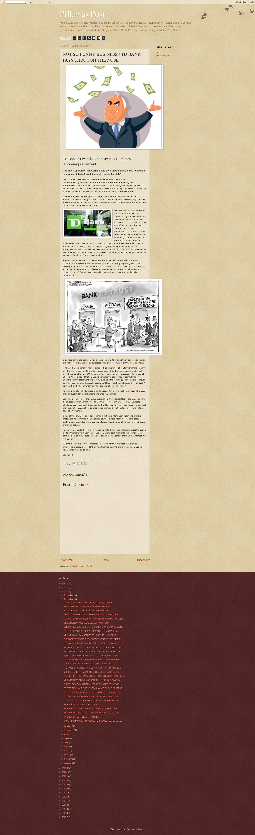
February (68, 759)
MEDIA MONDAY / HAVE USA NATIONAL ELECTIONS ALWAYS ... (93, 680)
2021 (64, 776)
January (68, 763)
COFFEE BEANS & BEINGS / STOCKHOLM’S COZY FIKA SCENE (93, 688)
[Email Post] (69, 464)
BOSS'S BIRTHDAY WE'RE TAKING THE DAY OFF (86, 611)
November (68, 599)
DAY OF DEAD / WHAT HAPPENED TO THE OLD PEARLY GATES (93, 721)
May (66, 746)
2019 (64, 784)
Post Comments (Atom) (82, 566)
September (69, 730)
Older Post (143, 559)
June (66, 742)
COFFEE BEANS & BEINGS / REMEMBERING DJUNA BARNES (92, 660)
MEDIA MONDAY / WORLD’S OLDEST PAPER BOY (86, 623)
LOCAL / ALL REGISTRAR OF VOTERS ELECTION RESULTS (91, 700)
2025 (64, 587)
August (67, 734)
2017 (64, 793)
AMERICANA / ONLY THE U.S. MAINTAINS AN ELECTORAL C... (92, 713)
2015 (64, 801)
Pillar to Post (82, 13)
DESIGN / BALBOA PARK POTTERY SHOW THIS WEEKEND (91, 696)
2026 (64, 583)
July (66, 738)
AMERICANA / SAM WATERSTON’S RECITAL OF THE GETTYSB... (93, 647)
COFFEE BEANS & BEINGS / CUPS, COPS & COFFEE (88, 602)
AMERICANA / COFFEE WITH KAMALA (81, 717)
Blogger (141, 829)
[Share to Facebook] (82, 463)
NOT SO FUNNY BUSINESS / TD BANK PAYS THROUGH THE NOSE (94, 619)
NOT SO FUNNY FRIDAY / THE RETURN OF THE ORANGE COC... (93, 692)
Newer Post (66, 559)
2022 (64, 772)
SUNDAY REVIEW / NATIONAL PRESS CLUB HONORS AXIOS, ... (93, 684)
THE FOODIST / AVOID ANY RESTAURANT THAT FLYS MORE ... (92, 668)
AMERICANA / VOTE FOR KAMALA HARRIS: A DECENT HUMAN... (93, 709)
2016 (64, 797)
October (68, 726)
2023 (64, 768)
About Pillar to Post (164, 56)
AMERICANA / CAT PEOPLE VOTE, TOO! (82, 705)
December (68, 595)
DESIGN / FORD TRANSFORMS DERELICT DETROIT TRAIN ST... (93, 672)
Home (105, 559)
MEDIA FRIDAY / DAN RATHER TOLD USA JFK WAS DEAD (90, 635)
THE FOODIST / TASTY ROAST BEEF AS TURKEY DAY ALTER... (93, 639)
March (67, 755)
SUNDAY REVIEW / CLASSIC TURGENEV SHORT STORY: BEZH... (93, 627)
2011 (64, 817)
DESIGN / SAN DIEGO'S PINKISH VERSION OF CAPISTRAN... (92, 615)
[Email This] (73, 463)
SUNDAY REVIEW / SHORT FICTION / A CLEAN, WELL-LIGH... (91, 655)
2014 (64, 805)
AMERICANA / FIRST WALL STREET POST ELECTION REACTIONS (94, 676)
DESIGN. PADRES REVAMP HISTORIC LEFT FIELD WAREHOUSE (93, 643)
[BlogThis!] (76, 463)
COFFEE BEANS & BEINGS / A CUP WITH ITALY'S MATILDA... (91, 631)
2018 (64, 788)
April (66, 751)
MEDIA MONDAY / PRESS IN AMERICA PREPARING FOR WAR (92, 651)
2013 (64, 809)
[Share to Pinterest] (85, 463)
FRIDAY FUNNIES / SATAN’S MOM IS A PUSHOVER (87, 606)
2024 (64, 591)
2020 (64, 780)
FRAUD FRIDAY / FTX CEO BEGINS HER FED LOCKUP (88, 664)
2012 (64, 813)
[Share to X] (79, 463)
